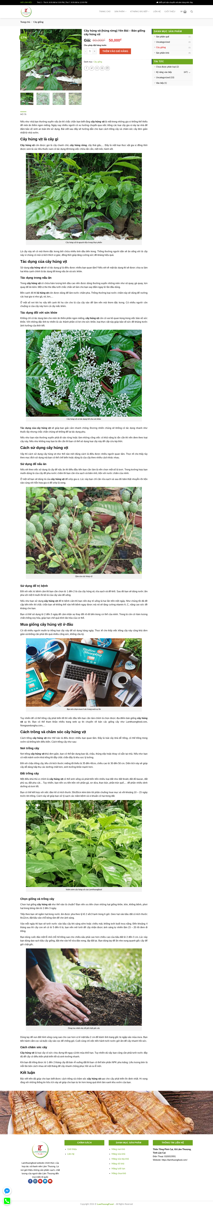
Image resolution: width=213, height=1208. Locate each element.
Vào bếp (160, 83)
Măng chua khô (119, 1173)
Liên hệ (157, 11)
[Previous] (25, 60)
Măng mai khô (118, 1149)
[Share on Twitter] (91, 68)
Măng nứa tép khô (120, 1159)
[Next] (76, 60)
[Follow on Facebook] (30, 1181)
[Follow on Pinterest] (40, 1181)
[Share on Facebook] (86, 68)
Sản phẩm (119, 11)
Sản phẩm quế (162, 37)
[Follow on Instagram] (35, 1181)
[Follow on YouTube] (50, 1181)
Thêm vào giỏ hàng (115, 51)
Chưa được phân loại (166, 67)
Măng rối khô (118, 1164)
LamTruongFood (105, 1204)
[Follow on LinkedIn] (45, 1181)
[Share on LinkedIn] (107, 68)
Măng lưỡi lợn (118, 1169)
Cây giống (38, 22)
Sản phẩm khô (162, 53)
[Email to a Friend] (97, 68)
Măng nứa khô (118, 1154)
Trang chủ (105, 11)
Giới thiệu (169, 11)
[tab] (23, 114)
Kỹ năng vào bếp (139, 11)
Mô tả (23, 114)
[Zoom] (24, 87)
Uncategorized (163, 42)
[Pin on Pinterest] (102, 68)
